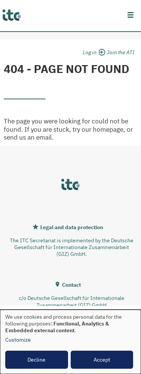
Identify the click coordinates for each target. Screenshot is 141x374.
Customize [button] (18, 339)
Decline (36, 359)
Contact (71, 284)
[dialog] (70, 342)
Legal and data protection (71, 227)
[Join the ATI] (120, 51)
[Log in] (93, 51)
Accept (102, 359)
